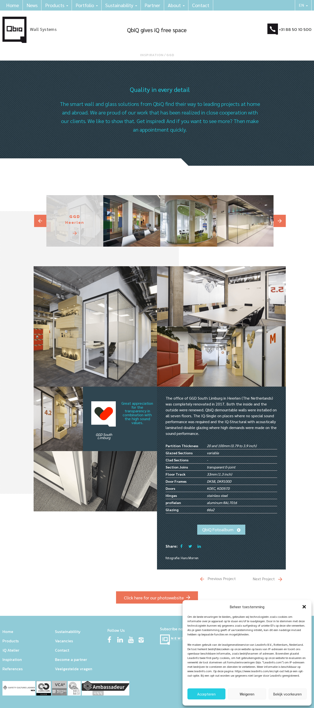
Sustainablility (68, 631)
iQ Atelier (10, 650)
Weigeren (247, 694)
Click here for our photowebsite (154, 597)
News (32, 5)
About (174, 5)
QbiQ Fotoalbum (218, 529)
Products (54, 5)
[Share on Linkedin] (199, 546)
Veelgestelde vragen (73, 669)
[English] (303, 5)
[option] (74, 221)
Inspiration (152, 55)
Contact (200, 5)
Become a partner (71, 659)
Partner (152, 5)
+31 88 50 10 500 (295, 29)
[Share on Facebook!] (181, 546)
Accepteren (206, 694)
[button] (304, 606)
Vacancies (64, 641)
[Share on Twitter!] (190, 546)
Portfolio (85, 5)
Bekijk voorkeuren (287, 694)
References (12, 669)
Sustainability (119, 5)
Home (12, 5)
